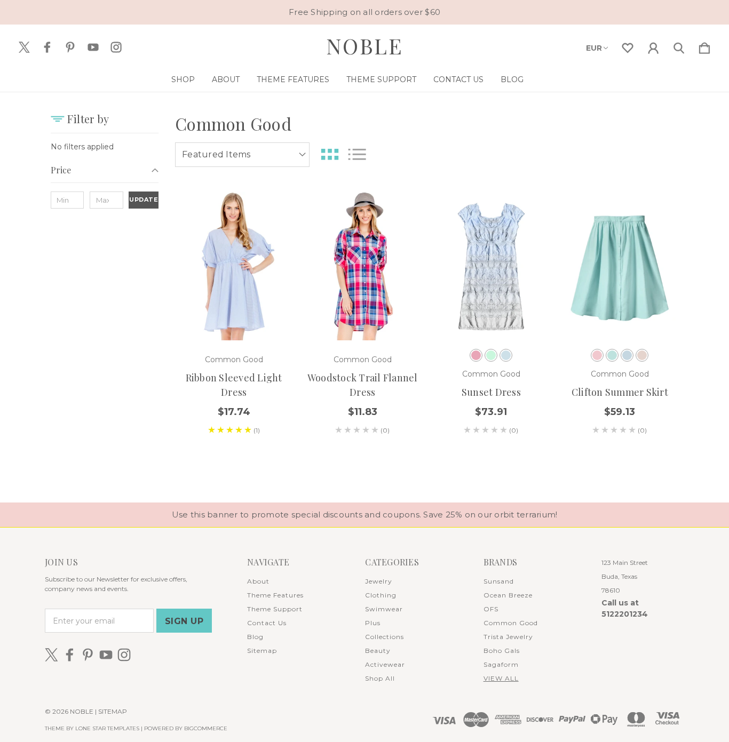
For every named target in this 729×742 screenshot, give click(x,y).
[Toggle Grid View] (330, 154)
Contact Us (458, 79)
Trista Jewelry (508, 637)
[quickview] (271, 268)
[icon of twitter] (24, 47)
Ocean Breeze (508, 595)
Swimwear (384, 609)
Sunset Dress (491, 392)
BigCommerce (205, 728)
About (226, 79)
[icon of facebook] (47, 47)
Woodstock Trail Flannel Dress (362, 384)
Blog (512, 79)
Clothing (381, 595)
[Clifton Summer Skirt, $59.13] (619, 266)
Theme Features (293, 79)
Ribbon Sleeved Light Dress (234, 384)
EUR (594, 48)
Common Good (511, 623)
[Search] (679, 46)
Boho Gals (502, 651)
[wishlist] (627, 46)
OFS (491, 609)
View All (501, 678)
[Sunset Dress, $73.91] (491, 266)
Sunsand (499, 581)
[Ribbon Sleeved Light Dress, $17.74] (233, 266)
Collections (384, 637)
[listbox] (242, 154)
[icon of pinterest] (70, 47)
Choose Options (234, 311)
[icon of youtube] (93, 47)
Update (143, 199)
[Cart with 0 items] (704, 46)
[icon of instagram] (116, 47)
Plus (373, 623)
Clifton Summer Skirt (620, 392)
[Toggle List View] (357, 154)
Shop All (380, 678)
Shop (183, 79)
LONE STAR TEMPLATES (107, 728)
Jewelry (378, 581)
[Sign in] (653, 46)
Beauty (378, 651)
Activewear (385, 664)
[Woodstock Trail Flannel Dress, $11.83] (362, 266)
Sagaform (501, 664)
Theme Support (381, 79)
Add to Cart (363, 311)
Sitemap (262, 651)
